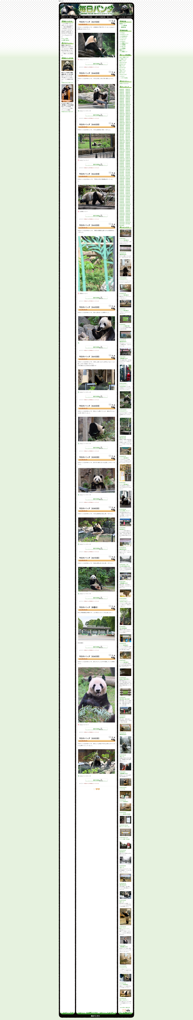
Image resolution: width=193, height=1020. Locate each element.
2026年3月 (128, 92)
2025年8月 (121, 98)
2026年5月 (128, 91)
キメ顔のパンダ (122, 59)
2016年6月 (121, 181)
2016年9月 (128, 178)
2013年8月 (121, 207)
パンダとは (121, 32)
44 (110, 507)
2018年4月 (121, 165)
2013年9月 (128, 205)
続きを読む (96, 64)
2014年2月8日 (122, 564)
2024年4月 (121, 110)
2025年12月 (122, 95)
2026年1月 (128, 94)
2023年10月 (122, 115)
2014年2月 (121, 202)
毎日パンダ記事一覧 (75, 17)
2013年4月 (121, 210)
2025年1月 (128, 103)
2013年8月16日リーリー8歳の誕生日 (123, 644)
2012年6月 (121, 217)
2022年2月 (121, 130)
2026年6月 (121, 91)
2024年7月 (128, 107)
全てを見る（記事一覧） (125, 1007)
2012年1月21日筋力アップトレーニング (124, 927)
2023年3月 (128, 119)
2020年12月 (122, 140)
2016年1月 (128, 184)
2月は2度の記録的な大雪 (124, 566)
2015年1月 (128, 193)
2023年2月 (121, 121)
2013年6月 (121, 208)
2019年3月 (128, 156)
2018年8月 (121, 162)
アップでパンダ (122, 38)
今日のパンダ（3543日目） (90, 225)
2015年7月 (128, 189)
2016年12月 (122, 177)
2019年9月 (128, 151)
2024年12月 (122, 104)
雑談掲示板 (123, 27)
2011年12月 (122, 222)
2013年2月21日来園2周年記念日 (122, 733)
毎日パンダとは (121, 17)
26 (110, 355)
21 (110, 123)
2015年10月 (122, 187)
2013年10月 (122, 205)
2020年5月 (128, 145)
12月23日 (121, 386)
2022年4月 (121, 128)
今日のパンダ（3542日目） (90, 307)
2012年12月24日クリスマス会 (122, 788)
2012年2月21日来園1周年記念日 (122, 884)
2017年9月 (128, 169)
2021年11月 (128, 131)
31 (110, 224)
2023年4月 (121, 119)
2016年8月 (121, 180)
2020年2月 (121, 148)
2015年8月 (121, 189)
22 (110, 20)
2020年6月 (121, 145)
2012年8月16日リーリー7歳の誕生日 (123, 800)
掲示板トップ (122, 23)
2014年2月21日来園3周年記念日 (122, 548)
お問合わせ (130, 17)
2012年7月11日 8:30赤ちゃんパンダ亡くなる (124, 825)
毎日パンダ (61, 1)
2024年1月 (128, 112)
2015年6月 (121, 190)
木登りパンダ (122, 71)
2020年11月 (128, 140)
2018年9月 (128, 160)
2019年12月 (122, 149)
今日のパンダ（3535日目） (90, 738)
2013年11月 (128, 204)
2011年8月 (121, 225)
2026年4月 (121, 92)
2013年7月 (128, 207)
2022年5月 (128, 127)
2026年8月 (121, 89)
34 (110, 172)
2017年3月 (128, 174)
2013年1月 (128, 211)
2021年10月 (122, 133)
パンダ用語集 (122, 48)
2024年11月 (128, 104)
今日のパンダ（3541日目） (90, 356)
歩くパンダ (121, 69)
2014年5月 (128, 199)
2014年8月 (121, 198)
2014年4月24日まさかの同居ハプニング (124, 510)
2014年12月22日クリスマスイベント (123, 410)
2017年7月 (128, 171)
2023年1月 (128, 121)
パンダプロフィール (123, 34)
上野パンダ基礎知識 (100, 17)
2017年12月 (122, 168)
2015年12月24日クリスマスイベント (123, 278)
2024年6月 (121, 109)
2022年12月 (122, 122)
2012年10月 (122, 214)
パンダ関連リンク (123, 51)
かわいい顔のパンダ (123, 57)
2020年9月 (128, 142)
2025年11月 (128, 95)
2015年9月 (128, 187)
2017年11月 (128, 168)
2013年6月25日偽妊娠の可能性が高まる (124, 678)
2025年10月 (122, 97)
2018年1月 (128, 166)
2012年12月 (122, 213)
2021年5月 (128, 136)
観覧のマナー (122, 50)
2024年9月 (128, 106)
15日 (127, 564)
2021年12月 (122, 131)
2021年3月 (128, 137)
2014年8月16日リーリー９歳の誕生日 (124, 457)
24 (110, 306)
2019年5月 (128, 154)
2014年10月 (122, 196)
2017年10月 (122, 169)
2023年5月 (128, 118)
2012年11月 (128, 213)
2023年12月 (122, 113)
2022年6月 (121, 127)
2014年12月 (122, 195)
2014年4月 (121, 201)
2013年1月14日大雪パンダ (122, 755)
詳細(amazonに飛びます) (67, 82)
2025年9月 (128, 97)
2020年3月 (128, 146)
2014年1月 (128, 202)
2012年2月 (121, 220)
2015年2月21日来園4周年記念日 (122, 340)
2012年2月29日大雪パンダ (122, 866)
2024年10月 (122, 106)
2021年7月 (128, 134)
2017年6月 (121, 172)
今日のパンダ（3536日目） (90, 656)
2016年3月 (128, 183)
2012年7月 (128, 216)
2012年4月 (121, 219)
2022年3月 (128, 128)
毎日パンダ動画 (111, 17)
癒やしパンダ (122, 60)
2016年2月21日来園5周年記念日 (122, 253)
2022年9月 (128, 124)
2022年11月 (128, 122)
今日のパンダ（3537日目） (90, 557)
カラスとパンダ (122, 74)
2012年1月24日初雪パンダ (122, 901)
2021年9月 (128, 133)
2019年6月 (121, 154)
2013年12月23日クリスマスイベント (123, 599)
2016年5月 (128, 181)
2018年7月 (128, 162)
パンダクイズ (122, 39)
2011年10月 (122, 223)
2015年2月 (121, 193)
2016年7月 (128, 180)
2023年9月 (128, 115)
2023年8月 (121, 116)
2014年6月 (121, 199)
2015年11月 (128, 186)
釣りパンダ (121, 72)
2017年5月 (128, 172)
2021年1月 (128, 139)
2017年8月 (121, 171)
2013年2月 (121, 211)
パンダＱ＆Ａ (122, 41)
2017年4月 (121, 174)
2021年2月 (121, 139)
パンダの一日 (122, 46)
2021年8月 (121, 134)
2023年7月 (128, 116)
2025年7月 (128, 98)
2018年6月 (121, 163)
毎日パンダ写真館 (87, 17)
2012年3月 (128, 219)
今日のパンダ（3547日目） (90, 21)
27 (110, 72)
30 (110, 655)
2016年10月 (122, 178)
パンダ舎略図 (122, 44)
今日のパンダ (64, 17)
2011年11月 (128, 222)
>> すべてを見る (123, 78)
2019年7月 (128, 152)
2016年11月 (128, 177)
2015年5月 (128, 190)
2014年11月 (128, 195)
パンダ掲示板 (124, 25)
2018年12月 (122, 159)
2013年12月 (122, 204)
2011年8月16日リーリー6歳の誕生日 (123, 983)
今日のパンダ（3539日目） (90, 457)
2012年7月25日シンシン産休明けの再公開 (124, 813)
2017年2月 (121, 175)
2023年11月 (128, 113)
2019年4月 (121, 156)
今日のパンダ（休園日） (89, 607)
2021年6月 (121, 136)
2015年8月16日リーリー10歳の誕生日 (124, 294)
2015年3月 (128, 192)
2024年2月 (121, 112)
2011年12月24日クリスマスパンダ (123, 966)
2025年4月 (121, 101)
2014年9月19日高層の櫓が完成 (122, 437)
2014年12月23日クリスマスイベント (123, 384)
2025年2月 (121, 103)
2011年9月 (128, 223)
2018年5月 (128, 163)
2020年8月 (121, 143)
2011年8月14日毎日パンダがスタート (124, 999)
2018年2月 (121, 166)
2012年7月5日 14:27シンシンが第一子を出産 (124, 838)
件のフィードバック (94, 67)
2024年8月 (121, 107)
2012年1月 (128, 220)
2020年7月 (128, 143)
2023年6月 (121, 118)
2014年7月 (128, 198)
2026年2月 (121, 94)
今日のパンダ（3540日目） (90, 405)
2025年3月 (128, 101)
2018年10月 (122, 160)
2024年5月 (128, 109)
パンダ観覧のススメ (123, 43)
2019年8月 (121, 152)
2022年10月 (122, 124)
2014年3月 (128, 201)
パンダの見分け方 (123, 36)
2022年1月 (128, 130)
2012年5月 (128, 217)
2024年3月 (128, 110)
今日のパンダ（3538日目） (90, 508)
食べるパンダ (122, 64)
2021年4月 (121, 137)
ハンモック (121, 76)
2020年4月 (121, 146)
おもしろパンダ (122, 62)
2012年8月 (121, 216)
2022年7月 (128, 125)
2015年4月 (121, 192)
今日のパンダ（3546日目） (90, 73)
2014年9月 (128, 196)
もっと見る (65, 38)
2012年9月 (128, 214)
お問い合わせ (66, 40)
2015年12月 (122, 186)
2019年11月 (128, 149)
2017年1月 (128, 175)
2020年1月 (128, 148)
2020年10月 (122, 142)
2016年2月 (121, 184)
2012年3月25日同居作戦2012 (122, 851)
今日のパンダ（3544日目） (90, 174)
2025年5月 (128, 100)
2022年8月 (121, 125)
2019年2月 (121, 157)
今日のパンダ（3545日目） (90, 124)
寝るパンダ (121, 66)
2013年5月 (128, 208)
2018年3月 (128, 165)
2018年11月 (128, 159)
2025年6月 (121, 100)
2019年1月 (128, 157)
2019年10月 (122, 151)
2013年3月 (128, 210)
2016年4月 (121, 183)
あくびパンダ (122, 67)
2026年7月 (128, 89)
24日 (124, 386)
